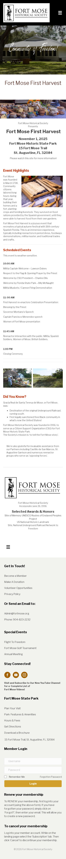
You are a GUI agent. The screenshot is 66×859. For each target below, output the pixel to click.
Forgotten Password (51, 776)
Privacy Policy (12, 594)
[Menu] (60, 13)
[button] (33, 783)
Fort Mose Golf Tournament (20, 648)
